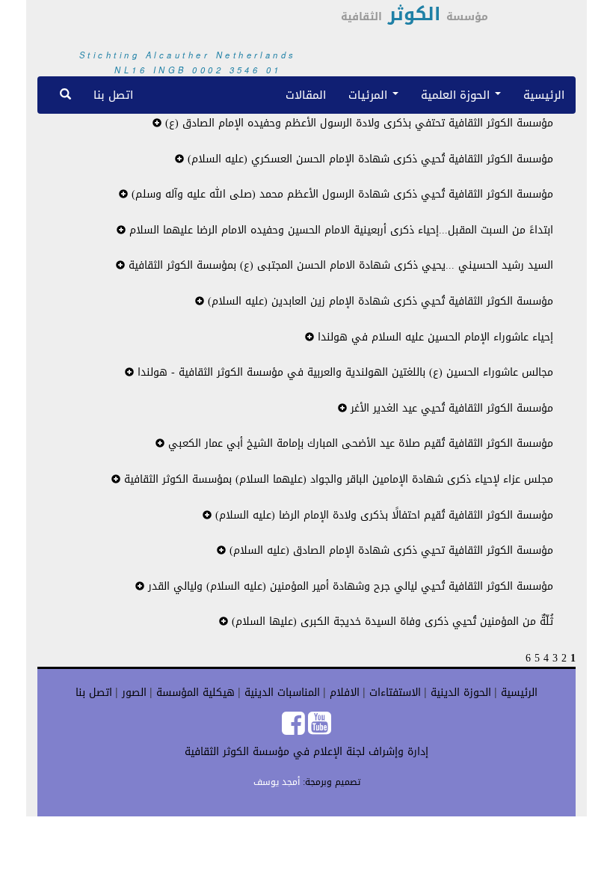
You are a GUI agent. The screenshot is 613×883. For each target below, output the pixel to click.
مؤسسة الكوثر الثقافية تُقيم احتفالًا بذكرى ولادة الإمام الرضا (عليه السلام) (382, 515)
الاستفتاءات (393, 692)
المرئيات (369, 95)
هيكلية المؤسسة (194, 692)
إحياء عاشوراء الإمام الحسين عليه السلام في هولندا (433, 337)
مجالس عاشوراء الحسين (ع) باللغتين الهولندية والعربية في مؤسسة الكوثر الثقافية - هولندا (343, 372)
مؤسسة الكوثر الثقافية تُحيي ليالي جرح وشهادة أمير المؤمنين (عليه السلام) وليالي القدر (348, 586)
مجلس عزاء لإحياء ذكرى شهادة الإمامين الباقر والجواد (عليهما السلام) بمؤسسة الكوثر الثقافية (336, 479)
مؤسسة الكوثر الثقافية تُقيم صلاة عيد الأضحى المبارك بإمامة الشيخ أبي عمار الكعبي (358, 443)
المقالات (306, 95)
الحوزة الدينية (459, 692)
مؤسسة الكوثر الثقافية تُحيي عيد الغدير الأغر (450, 408)
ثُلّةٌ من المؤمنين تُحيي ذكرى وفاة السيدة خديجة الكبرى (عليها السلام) (390, 621)
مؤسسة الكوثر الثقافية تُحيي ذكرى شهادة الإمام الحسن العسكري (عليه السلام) (368, 159)
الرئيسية (543, 95)
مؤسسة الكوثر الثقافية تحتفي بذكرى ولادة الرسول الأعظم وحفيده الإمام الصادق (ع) (357, 123)
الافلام (343, 692)
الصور (132, 692)
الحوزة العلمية (457, 95)
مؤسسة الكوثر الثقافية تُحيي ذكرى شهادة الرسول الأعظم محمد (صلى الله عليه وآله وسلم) (340, 194)
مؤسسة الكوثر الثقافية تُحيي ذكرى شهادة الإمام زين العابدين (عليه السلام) (378, 301)
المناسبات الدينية (280, 692)
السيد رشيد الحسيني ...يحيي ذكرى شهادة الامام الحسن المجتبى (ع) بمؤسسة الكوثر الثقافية (339, 265)
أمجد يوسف (276, 782)
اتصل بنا (113, 95)
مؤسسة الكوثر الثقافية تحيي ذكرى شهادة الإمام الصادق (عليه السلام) (389, 550)
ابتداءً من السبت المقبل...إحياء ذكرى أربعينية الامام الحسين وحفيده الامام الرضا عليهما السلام (339, 230)
